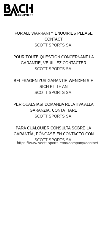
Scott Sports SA (52, 45)
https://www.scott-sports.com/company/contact (57, 143)
